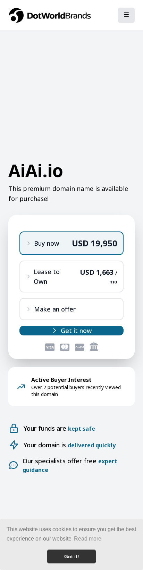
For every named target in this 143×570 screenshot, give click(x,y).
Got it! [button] (71, 556)
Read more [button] (87, 539)
